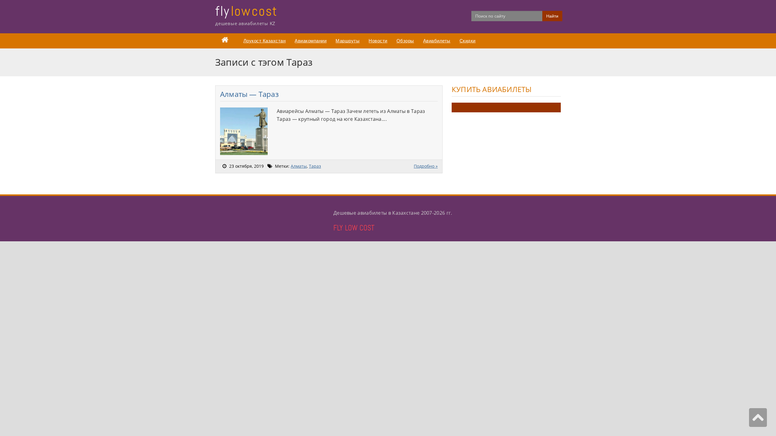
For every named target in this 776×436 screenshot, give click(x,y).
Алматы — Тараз (249, 94)
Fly (246, 11)
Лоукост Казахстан (264, 40)
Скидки (468, 40)
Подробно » (426, 166)
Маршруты (348, 40)
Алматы (299, 166)
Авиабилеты (436, 40)
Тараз (315, 166)
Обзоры (405, 40)
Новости (378, 40)
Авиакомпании (310, 40)
